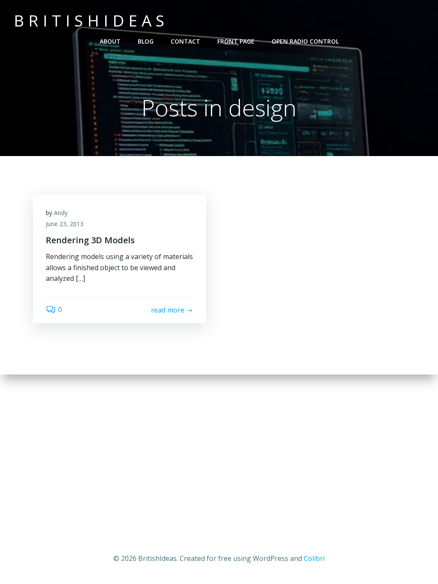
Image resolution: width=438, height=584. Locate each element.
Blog (146, 41)
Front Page (236, 41)
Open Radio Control (305, 41)
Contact (185, 41)
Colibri (314, 558)
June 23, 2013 (64, 224)
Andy (61, 213)
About (110, 41)
